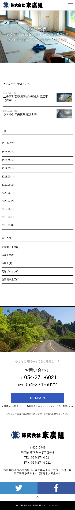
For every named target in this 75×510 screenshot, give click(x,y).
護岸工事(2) (8, 255)
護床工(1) (7, 263)
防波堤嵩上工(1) (10, 279)
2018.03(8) (8, 225)
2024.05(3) (8, 160)
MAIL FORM (37, 397)
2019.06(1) (8, 209)
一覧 (4, 131)
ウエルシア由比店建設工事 (20, 114)
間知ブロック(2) (10, 271)
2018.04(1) (8, 217)
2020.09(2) (8, 184)
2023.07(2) (8, 168)
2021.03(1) (8, 176)
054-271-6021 (40, 377)
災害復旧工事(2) (10, 247)
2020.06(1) (8, 192)
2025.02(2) (8, 152)
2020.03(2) (8, 201)
